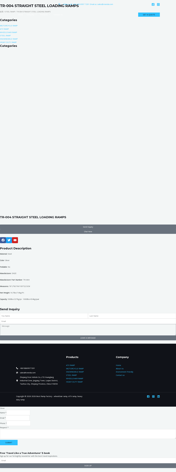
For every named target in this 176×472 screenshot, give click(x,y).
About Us (120, 368)
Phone (3, 423)
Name (3, 412)
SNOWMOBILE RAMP (75, 372)
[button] (59, 4)
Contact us (120, 375)
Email (3, 418)
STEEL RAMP (71, 375)
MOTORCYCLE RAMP (75, 368)
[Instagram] (158, 4)
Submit (8, 442)
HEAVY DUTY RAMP (74, 382)
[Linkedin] (158, 396)
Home (118, 365)
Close (2, 408)
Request (4, 427)
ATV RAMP (70, 365)
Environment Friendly (124, 372)
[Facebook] (153, 4)
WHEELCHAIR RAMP (74, 378)
